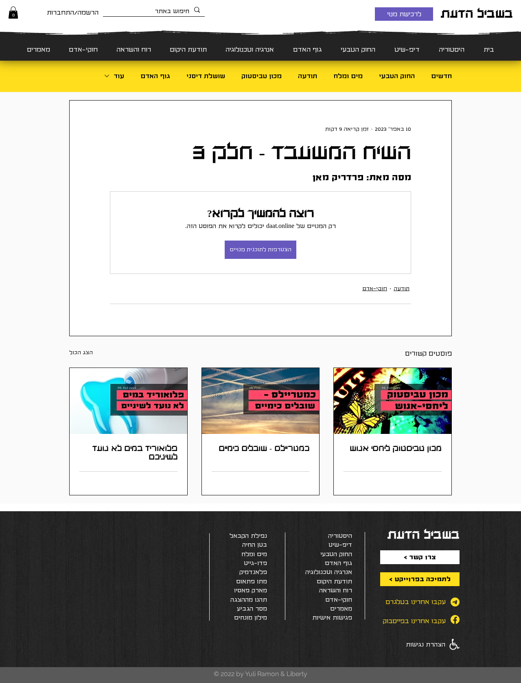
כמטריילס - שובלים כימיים (264, 448)
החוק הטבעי (397, 75)
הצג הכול (81, 352)
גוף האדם (155, 75)
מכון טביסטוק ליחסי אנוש (396, 448)
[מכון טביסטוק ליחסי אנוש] (392, 401)
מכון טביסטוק (261, 75)
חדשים (441, 75)
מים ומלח (348, 75)
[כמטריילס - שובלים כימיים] (261, 401)
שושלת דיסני (205, 75)
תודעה (307, 75)
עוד (119, 75)
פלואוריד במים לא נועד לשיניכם (134, 452)
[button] (13, 13)
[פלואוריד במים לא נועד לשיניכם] (128, 401)
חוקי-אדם (374, 288)
